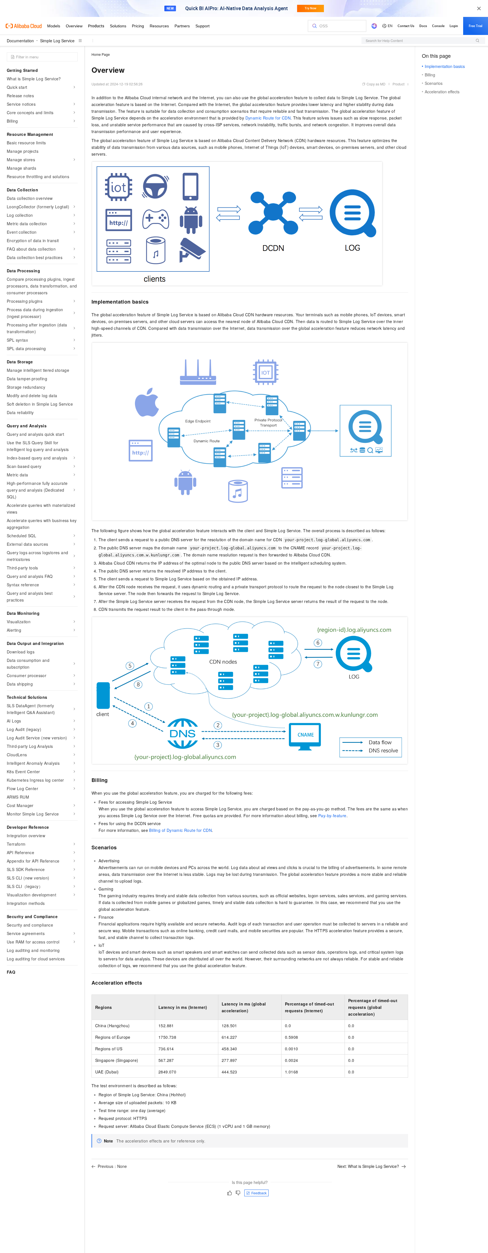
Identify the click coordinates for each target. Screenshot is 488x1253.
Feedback (259, 1192)
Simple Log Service (57, 40)
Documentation (20, 40)
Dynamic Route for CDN (268, 118)
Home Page (100, 54)
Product (398, 83)
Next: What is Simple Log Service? (368, 1166)
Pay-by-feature (332, 815)
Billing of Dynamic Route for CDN (180, 830)
